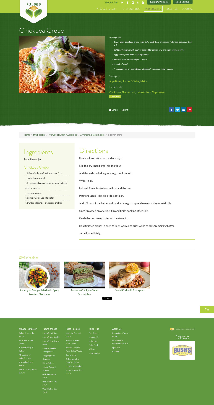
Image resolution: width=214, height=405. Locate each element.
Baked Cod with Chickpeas (129, 290)
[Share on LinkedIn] (183, 109)
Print (125, 110)
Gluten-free (128, 92)
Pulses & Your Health (51, 337)
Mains (143, 81)
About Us (188, 9)
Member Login (182, 2)
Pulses (33, 12)
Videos (91, 349)
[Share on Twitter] (177, 109)
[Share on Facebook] (171, 109)
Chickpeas (115, 92)
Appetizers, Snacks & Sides (124, 81)
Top (207, 309)
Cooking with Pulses (74, 366)
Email (115, 110)
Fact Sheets (93, 333)
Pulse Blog (93, 341)
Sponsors (116, 348)
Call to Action (48, 363)
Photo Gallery (94, 353)
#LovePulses (112, 2)
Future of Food (131, 9)
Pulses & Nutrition (49, 333)
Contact (115, 352)
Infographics (94, 337)
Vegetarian (158, 92)
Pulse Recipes (153, 9)
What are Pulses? (107, 9)
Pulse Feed (93, 345)
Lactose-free (143, 92)
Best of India (71, 355)
